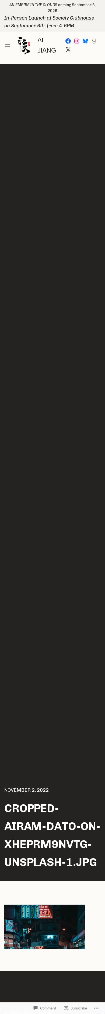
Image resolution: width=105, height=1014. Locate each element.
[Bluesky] (85, 41)
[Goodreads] (94, 41)
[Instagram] (77, 41)
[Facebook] (68, 41)
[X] (68, 49)
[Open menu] (7, 45)
